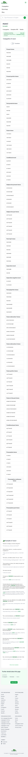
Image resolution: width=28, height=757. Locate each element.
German (3, 711)
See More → (4, 736)
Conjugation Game (19, 723)
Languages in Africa (5, 720)
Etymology (5, 9)
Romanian (12, 676)
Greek (2, 694)
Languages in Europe (5, 723)
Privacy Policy (18, 727)
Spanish (3, 701)
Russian (2, 696)
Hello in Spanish (4, 727)
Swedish (17, 707)
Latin (16, 696)
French (2, 709)
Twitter (4, 743)
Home (16, 718)
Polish (16, 711)
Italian (16, 700)
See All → (3, 713)
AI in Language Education (6, 718)
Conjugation (5, 6)
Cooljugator (4, 676)
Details (21, 29)
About (16, 720)
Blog (3, 12)
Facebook (5, 741)
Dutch (2, 705)
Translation (17, 43)
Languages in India (5, 721)
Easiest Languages (5, 729)
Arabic (2, 698)
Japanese (3, 700)
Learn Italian (3, 734)
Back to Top (14, 682)
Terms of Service (19, 725)
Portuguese (3, 707)
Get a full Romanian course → (20, 34)
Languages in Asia (5, 725)
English (2, 703)
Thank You (3, 733)
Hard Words (3, 731)
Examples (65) (14, 29)
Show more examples (14, 664)
